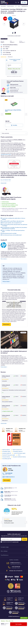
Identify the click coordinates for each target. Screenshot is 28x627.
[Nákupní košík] (18, 2)
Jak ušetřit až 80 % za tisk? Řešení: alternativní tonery (13, 221)
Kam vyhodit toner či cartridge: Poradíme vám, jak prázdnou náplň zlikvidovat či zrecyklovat (14, 228)
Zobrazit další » (4, 423)
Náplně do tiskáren (10, 6)
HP (15, 6)
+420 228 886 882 (8, 473)
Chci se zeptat (7, 480)
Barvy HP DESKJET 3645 (6, 181)
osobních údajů (15, 541)
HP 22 (19, 6)
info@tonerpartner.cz (10, 476)
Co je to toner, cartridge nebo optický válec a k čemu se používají (13, 219)
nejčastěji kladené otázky (6, 154)
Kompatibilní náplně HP (17, 451)
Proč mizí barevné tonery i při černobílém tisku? (12, 235)
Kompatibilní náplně (6, 451)
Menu (25, 2)
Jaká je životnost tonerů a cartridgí (9, 233)
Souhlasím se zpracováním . (10, 541)
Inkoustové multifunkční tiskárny (19, 456)
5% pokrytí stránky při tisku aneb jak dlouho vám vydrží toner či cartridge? (14, 225)
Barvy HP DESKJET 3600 (6, 179)
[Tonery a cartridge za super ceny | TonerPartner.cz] (4, 2)
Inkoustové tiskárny (6, 456)
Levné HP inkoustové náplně (19, 453)
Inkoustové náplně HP (6, 453)
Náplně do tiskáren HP (17, 449)
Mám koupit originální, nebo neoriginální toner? (12, 222)
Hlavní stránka (3, 6)
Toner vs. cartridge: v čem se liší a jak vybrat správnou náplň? (13, 231)
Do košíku (19, 624)
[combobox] (14, 66)
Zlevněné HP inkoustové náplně (8, 455)
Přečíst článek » (4, 367)
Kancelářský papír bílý (6, 458)
